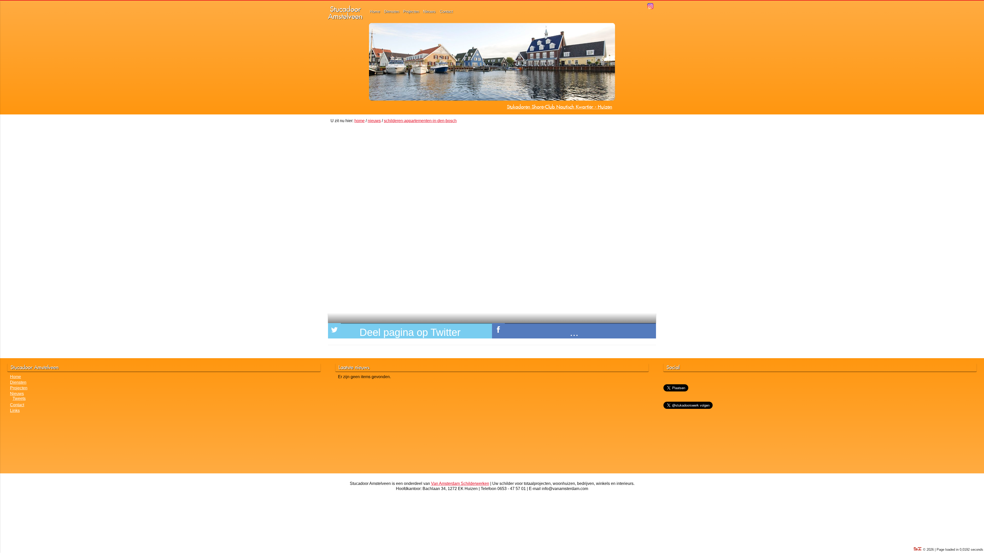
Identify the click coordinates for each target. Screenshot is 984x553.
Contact (446, 11)
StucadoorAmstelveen (345, 12)
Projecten (411, 11)
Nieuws (429, 11)
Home (375, 11)
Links (15, 410)
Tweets (19, 398)
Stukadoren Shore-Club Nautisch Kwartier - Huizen (559, 106)
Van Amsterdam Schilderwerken (460, 483)
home (359, 121)
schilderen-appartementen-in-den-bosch (420, 121)
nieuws (374, 121)
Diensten (391, 11)
